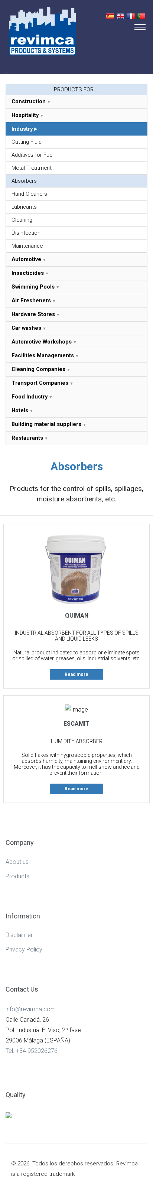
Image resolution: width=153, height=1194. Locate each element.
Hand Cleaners (29, 194)
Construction (29, 101)
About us (17, 861)
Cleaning (22, 220)
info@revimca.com (31, 1009)
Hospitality (25, 115)
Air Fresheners (31, 300)
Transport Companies (40, 383)
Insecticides (28, 273)
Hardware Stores (33, 314)
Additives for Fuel (32, 155)
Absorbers (24, 181)
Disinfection (26, 233)
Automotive (26, 259)
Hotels (20, 410)
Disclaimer (19, 934)
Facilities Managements (43, 355)
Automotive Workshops (42, 341)
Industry (22, 129)
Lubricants (24, 207)
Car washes (26, 328)
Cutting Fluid (27, 142)
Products (17, 876)
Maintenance (27, 246)
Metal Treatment (32, 168)
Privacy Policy (24, 949)
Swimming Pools (33, 286)
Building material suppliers (46, 424)
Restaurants (27, 438)
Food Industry (30, 396)
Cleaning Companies (38, 369)
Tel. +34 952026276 (32, 1050)
